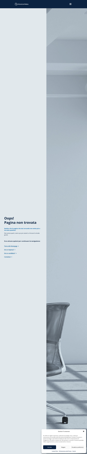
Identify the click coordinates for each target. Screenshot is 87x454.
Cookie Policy (55, 451)
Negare (63, 447)
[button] (83, 431)
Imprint (74, 451)
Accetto (49, 447)
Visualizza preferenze (78, 447)
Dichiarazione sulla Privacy (65, 451)
